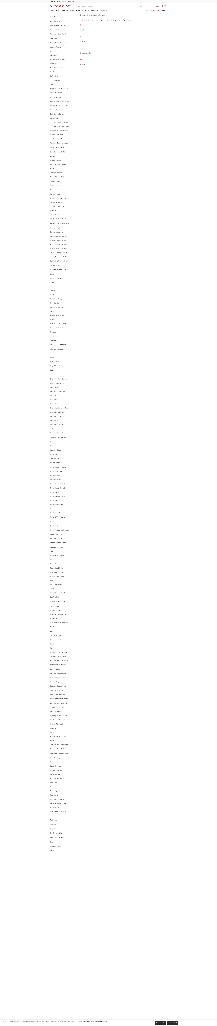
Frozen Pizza (54, 500)
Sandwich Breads (56, 139)
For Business (71, 1)
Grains (52, 551)
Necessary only (160, 1023)
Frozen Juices (54, 492)
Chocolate (53, 286)
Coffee (52, 51)
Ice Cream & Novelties (58, 513)
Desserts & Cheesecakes (59, 130)
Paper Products (55, 732)
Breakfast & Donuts (57, 114)
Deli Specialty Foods (57, 424)
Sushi (52, 429)
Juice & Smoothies (56, 68)
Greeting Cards (55, 450)
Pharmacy (64, 1)
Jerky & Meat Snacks (57, 315)
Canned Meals (55, 190)
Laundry (53, 728)
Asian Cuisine (55, 375)
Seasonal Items (55, 458)
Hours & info (65, 6)
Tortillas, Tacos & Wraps (59, 143)
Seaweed (53, 340)
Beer (51, 842)
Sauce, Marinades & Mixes (59, 257)
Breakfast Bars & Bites (58, 152)
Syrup (52, 168)
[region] (108, 1023)
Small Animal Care (56, 833)
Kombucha (54, 72)
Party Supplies (55, 454)
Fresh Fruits (54, 526)
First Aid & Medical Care (58, 778)
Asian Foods (54, 606)
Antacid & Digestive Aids (59, 754)
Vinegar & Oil (55, 265)
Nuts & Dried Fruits (57, 534)
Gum (52, 311)
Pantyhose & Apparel (57, 799)
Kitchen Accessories (57, 724)
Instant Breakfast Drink (58, 160)
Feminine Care (55, 774)
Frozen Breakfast (56, 480)
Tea (51, 84)
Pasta (52, 560)
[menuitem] (52, 10)
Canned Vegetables (57, 206)
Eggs (52, 358)
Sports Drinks (55, 80)
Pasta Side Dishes (56, 568)
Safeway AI (163, 10)
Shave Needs (55, 807)
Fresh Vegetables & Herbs (59, 530)
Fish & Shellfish (55, 640)
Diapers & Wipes (56, 30)
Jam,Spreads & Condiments (59, 244)
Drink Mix (53, 55)
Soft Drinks (54, 76)
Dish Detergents (56, 711)
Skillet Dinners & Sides (58, 593)
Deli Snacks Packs (56, 416)
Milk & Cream (55, 362)
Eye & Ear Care (55, 766)
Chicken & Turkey (56, 636)
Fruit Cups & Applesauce (59, 299)
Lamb (52, 644)
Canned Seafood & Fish (58, 198)
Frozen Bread (55, 476)
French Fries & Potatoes (58, 467)
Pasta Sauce (54, 564)
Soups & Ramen (55, 215)
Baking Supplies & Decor (58, 236)
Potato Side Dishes (57, 576)
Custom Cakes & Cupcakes (59, 126)
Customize (87, 1021)
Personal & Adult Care (58, 803)
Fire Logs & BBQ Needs (58, 716)
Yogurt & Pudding (56, 366)
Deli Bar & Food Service (58, 379)
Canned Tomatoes (56, 202)
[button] (67, 5)
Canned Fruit (54, 186)
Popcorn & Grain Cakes (58, 328)
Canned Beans (55, 182)
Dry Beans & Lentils (57, 547)
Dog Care (53, 829)
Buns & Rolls (54, 118)
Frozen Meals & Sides (57, 496)
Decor (52, 442)
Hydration (53, 64)
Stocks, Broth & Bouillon (58, 219)
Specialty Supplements (58, 686)
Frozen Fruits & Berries (58, 488)
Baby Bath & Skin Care (58, 26)
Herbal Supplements (57, 678)
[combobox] (109, 6)
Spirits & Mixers (55, 846)
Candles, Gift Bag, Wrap (58, 438)
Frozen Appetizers (56, 471)
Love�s (83, 41)
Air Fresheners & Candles (59, 703)
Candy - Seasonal (56, 278)
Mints (52, 320)
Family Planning (56, 770)
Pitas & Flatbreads (56, 135)
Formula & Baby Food (58, 34)
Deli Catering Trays (57, 383)
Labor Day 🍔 (103, 10)
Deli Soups (54, 420)
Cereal (52, 156)
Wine (52, 850)
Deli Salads (54, 404)
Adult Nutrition (55, 669)
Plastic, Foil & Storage (58, 736)
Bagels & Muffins (56, 97)
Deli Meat (53, 395)
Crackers (53, 295)
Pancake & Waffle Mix (58, 164)
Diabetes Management (58, 674)
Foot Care (53, 783)
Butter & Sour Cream (57, 349)
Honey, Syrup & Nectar (58, 240)
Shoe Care (53, 740)
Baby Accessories (56, 21)
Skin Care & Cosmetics (58, 812)
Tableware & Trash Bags (59, 745)
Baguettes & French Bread (59, 101)
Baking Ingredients (56, 232)
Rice (51, 580)
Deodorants (54, 762)
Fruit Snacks (54, 303)
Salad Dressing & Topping (59, 253)
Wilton (82, 65)
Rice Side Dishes (56, 585)
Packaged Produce (56, 538)
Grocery (53, 1)
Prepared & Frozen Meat (58, 652)
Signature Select (86, 53)
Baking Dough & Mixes (58, 228)
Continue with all (172, 1023)
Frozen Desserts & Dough (59, 484)
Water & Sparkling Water (59, 88)
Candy (52, 274)
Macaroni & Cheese (57, 556)
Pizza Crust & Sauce (57, 572)
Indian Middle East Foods (59, 614)
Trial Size (53, 816)
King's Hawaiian (85, 30)
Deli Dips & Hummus (57, 391)
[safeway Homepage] (55, 6)
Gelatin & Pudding (56, 307)
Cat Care (53, 825)
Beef (51, 631)
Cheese (52, 353)
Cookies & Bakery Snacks (59, 122)
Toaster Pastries (56, 173)
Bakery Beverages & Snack (59, 106)
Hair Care (53, 787)
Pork (51, 648)
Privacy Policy (98, 1021)
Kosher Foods (55, 618)
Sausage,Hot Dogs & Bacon (60, 660)
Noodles (53, 211)
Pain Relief (54, 795)
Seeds (52, 589)
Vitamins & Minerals (57, 690)
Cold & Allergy (55, 758)
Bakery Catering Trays (58, 110)
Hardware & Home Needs (59, 720)
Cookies (53, 291)
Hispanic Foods (55, 610)
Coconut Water (55, 47)
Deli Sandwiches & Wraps (59, 408)
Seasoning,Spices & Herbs (59, 261)
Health (58, 1)
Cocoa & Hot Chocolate (58, 43)
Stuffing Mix (54, 597)
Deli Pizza (53, 400)
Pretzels (53, 332)
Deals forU (149, 10)
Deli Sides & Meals (57, 412)
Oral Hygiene (55, 791)
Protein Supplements (57, 682)
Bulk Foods (54, 522)
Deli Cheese (54, 387)
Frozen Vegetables (56, 504)
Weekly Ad (156, 10)
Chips (52, 282)
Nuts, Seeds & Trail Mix (58, 324)
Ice (51, 509)
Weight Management (57, 694)
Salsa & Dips (54, 336)
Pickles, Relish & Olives (58, 248)
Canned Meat (55, 194)
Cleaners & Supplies (57, 707)
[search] (140, 6)
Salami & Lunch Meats (58, 656)
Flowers (53, 446)
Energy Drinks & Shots (58, 59)
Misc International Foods (59, 622)
